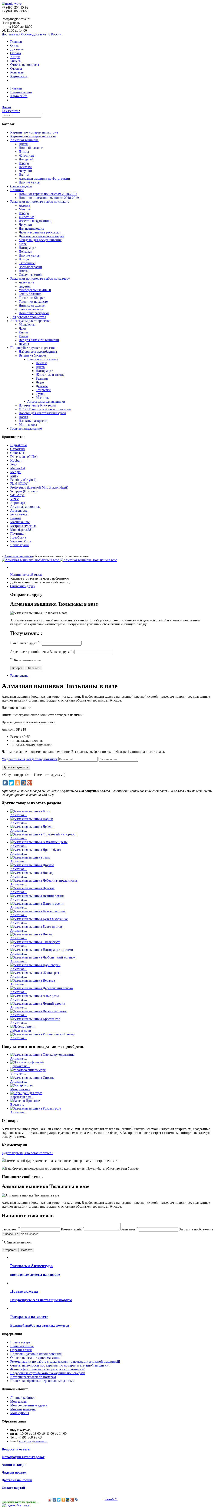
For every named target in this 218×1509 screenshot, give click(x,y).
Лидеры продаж (14, 1472)
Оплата (15, 53)
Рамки (23, 336)
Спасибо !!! (111, 1499)
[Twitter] (11, 782)
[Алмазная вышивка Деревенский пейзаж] (41, 988)
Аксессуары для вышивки (46, 401)
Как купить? (11, 111)
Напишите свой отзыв (26, 574)
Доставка (17, 49)
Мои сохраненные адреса (28, 1405)
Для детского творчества (28, 317)
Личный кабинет (22, 1397)
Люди (40, 382)
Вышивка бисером (32, 355)
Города (24, 163)
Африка (24, 205)
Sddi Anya (17, 495)
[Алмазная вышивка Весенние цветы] (38, 1011)
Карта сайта (18, 76)
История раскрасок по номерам (33, 1377)
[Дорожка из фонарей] (27, 1062)
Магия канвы (20, 522)
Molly (14, 476)
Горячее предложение (26, 428)
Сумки (41, 394)
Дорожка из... (20, 1066)
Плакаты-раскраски (33, 421)
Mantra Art (17, 468)
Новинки (17, 190)
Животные (26, 155)
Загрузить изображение (196, 1229)
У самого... (18, 1074)
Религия (42, 378)
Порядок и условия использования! (36, 1354)
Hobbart (15, 460)
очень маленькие (31, 309)
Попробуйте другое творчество (33, 347)
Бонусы (15, 61)
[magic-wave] (12, 3)
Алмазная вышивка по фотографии (44, 178)
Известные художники (35, 221)
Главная (16, 41)
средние (24, 286)
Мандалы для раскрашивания (40, 240)
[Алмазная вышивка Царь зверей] (35, 965)
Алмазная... (18, 815)
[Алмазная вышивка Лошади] (32, 873)
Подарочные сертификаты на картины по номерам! (47, 1373)
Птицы (24, 151)
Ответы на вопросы (24, 64)
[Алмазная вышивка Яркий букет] (35, 849)
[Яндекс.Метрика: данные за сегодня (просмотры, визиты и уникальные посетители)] (15, 1505)
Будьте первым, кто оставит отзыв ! (27, 1153)
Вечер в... (17, 1104)
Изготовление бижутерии (37, 405)
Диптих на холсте (31, 305)
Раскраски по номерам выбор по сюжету (39, 201)
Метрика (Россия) (23, 526)
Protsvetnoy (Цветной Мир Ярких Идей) (39, 487)
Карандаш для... (21, 1097)
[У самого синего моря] (28, 1070)
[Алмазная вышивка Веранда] (32, 980)
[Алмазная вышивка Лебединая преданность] (43, 880)
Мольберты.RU (21, 529)
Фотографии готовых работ (23, 1457)
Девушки (25, 171)
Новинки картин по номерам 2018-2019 (48, 194)
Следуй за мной (30, 274)
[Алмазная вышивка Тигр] (30, 857)
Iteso (13, 464)
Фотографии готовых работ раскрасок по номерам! (47, 1369)
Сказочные (27, 263)
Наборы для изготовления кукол (42, 413)
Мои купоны (19, 1413)
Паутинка (17, 533)
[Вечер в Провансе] (25, 1100)
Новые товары (20, 1342)
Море (23, 244)
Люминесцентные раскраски (40, 232)
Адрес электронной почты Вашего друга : (42, 651)
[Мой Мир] (23, 782)
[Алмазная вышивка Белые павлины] (38, 911)
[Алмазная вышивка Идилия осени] (36, 903)
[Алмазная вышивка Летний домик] (37, 896)
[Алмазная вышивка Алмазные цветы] (38, 842)
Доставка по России (47, 34)
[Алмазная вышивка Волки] (31, 934)
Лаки (22, 328)
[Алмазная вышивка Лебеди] (31, 826)
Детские (42, 386)
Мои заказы (18, 1401)
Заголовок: (11, 1229)
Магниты (42, 397)
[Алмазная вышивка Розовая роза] (35, 1108)
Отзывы (16, 68)
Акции (15, 57)
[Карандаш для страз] (26, 1093)
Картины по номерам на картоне (34, 132)
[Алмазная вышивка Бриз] (30, 811)
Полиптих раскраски (34, 313)
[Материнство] (21, 1085)
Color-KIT (17, 453)
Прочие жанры (29, 182)
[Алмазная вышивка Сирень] (32, 1077)
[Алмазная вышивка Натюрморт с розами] (41, 949)
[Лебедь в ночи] (22, 1026)
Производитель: (14, 722)
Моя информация (23, 1409)
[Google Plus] (29, 782)
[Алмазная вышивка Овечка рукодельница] (42, 1054)
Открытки (43, 390)
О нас (14, 45)
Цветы (23, 144)
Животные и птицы (50, 374)
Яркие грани (19, 545)
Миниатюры (28, 424)
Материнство (20, 1089)
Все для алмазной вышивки (39, 340)
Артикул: (9, 729)
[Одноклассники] (17, 782)
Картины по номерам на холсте (33, 136)
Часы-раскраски (30, 267)
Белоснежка (18, 514)
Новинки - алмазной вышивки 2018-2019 (49, 198)
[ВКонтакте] (5, 782)
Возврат (17, 668)
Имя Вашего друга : (25, 643)
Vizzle (14, 499)
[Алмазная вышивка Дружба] (32, 865)
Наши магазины (22, 1346)
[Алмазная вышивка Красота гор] (35, 1019)
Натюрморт (27, 248)
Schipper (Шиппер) (23, 491)
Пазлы (23, 417)
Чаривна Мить (20, 541)
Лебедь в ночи (20, 1030)
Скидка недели (21, 186)
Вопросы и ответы (16, 1449)
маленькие (26, 282)
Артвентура (18, 510)
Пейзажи (25, 167)
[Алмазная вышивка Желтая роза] (35, 973)
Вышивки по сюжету (42, 359)
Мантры (25, 209)
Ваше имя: (129, 1229)
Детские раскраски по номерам (41, 236)
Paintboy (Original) (23, 479)
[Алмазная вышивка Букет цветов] (36, 926)
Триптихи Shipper (31, 297)
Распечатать (19, 675)
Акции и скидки (14, 1464)
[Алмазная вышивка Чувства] (32, 888)
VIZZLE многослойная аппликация (45, 409)
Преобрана (18, 537)
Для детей (26, 159)
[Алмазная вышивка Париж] (31, 819)
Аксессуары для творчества (30, 321)
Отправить (33, 668)
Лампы (24, 344)
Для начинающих (31, 228)
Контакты (17, 72)
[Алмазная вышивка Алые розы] (34, 996)
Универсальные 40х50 (35, 290)
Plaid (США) (19, 483)
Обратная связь (21, 1350)
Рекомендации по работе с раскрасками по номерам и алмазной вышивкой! (65, 1361)
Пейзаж (41, 363)
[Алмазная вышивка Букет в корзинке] (39, 919)
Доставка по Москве (17, 34)
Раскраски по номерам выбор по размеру (40, 278)
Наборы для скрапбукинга (38, 351)
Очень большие (30, 294)
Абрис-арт (17, 503)
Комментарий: (72, 1229)
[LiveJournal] (77, 1500)
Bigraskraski (18, 445)
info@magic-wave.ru (33, 1441)
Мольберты (27, 324)
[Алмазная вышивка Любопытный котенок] (42, 957)
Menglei (15, 472)
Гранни (15, 518)
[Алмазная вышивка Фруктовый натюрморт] (43, 834)
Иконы (24, 174)
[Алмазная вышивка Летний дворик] (37, 1003)
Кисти (23, 332)
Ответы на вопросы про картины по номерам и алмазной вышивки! (59, 1365)
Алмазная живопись (25, 506)
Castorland (17, 449)
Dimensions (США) (23, 456)
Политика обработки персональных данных (42, 1381)
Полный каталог (31, 148)
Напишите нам (21, 92)
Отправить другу (22, 586)
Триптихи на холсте (33, 301)
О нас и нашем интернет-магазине (35, 1357)
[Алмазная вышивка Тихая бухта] (35, 942)
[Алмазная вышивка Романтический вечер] (42, 1034)
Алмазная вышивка (24, 140)
